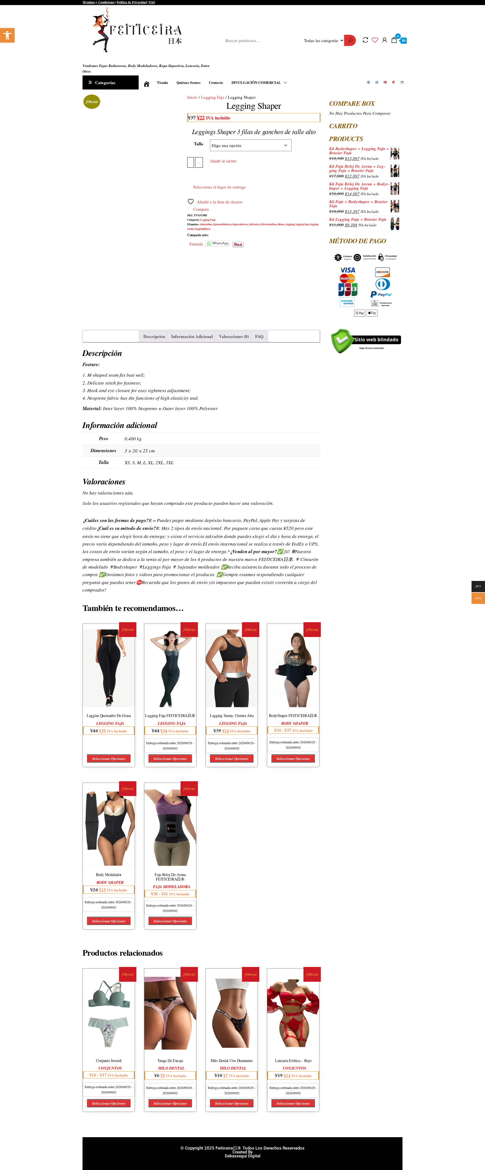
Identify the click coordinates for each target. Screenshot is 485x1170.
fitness (281, 224)
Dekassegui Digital (242, 1155)
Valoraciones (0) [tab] (234, 336)
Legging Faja (212, 97)
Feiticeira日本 (93, 57)
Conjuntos (110, 1068)
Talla (198, 144)
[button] (7, 35)
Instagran (377, 82)
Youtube (385, 82)
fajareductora (240, 224)
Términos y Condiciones (99, 2)
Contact (402, 82)
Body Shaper (294, 723)
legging (290, 224)
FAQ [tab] (259, 336)
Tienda (162, 82)
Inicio (192, 97)
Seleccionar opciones (108, 758)
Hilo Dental (171, 1068)
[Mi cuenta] (384, 40)
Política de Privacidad (132, 2)
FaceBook (369, 82)
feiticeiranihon (268, 224)
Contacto (216, 82)
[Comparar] (365, 40)
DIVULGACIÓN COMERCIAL (256, 82)
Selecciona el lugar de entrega (219, 187)
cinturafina (206, 224)
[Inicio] (146, 82)
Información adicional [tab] (192, 336)
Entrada (196, 243)
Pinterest (394, 82)
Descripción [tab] (154, 336)
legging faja (302, 224)
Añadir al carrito (223, 161)
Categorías (105, 82)
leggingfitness (203, 229)
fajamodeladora (222, 224)
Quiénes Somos (188, 82)
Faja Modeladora (171, 886)
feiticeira (254, 224)
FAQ (152, 2)
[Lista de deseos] (375, 40)
